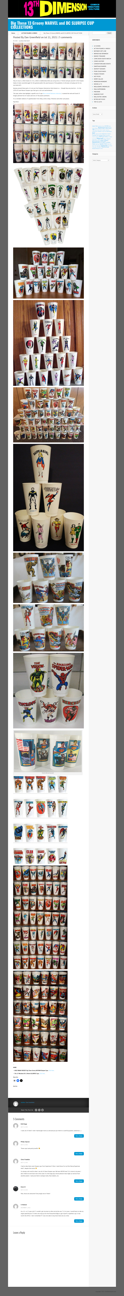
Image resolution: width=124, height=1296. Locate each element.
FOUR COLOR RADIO (100, 71)
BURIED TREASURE (99, 56)
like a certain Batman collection (52, 93)
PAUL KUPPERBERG (99, 89)
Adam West (95, 126)
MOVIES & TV (98, 84)
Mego (105, 139)
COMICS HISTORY (99, 61)
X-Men (101, 148)
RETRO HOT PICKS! (99, 99)
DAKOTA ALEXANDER (100, 66)
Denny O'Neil (99, 133)
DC (93, 133)
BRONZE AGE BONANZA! (101, 53)
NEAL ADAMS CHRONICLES (101, 86)
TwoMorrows (105, 147)
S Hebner (24, 1204)
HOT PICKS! (97, 76)
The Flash (110, 145)
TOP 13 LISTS (98, 102)
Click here (51, 1070)
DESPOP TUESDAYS (99, 69)
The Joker (94, 147)
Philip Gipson (25, 1142)
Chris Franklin (25, 1159)
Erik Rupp (24, 1124)
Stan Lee (109, 144)
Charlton (100, 131)
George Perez (102, 135)
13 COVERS (97, 46)
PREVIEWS (97, 91)
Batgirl (96, 128)
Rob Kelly (97, 144)
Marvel (100, 138)
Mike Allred (97, 140)
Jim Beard (110, 136)
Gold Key (108, 135)
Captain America (105, 130)
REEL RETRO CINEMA (100, 97)
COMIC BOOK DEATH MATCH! (102, 58)
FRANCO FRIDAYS (99, 74)
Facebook (39, 1110)
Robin (93, 144)
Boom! (96, 130)
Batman (101, 127)
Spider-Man (103, 144)
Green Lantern (95, 136)
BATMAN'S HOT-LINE (100, 51)
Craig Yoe (104, 131)
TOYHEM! (99, 147)
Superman (104, 145)
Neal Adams (104, 140)
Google (36, 1110)
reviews (108, 142)
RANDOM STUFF (99, 94)
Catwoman (94, 131)
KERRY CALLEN (98, 79)
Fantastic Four (95, 135)
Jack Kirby (105, 137)
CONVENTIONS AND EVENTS (102, 64)
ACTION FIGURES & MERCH (29, 33)
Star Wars (98, 145)
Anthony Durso (101, 126)
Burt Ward (100, 130)
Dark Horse (109, 131)
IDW (100, 137)
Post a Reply (79, 1136)
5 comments (65, 37)
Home (13, 33)
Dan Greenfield (32, 37)
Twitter (42, 1110)
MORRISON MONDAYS (100, 81)
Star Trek (94, 145)
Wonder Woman (96, 148)
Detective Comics (106, 134)
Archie (106, 126)
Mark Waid (94, 139)
